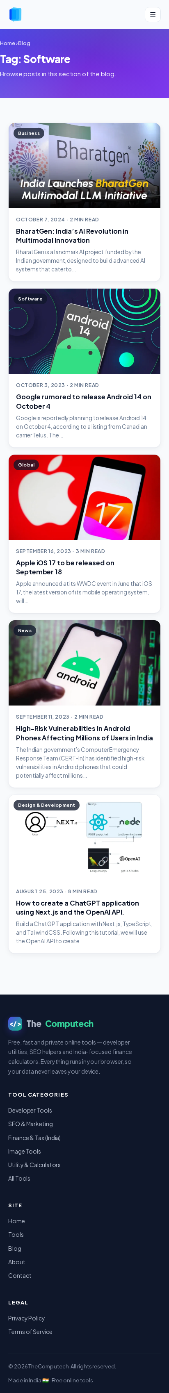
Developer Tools (30, 1110)
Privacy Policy (26, 1318)
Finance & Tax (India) (34, 1137)
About (16, 1262)
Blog (24, 43)
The (51, 1023)
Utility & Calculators (34, 1164)
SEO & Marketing (30, 1123)
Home (7, 43)
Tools (16, 1234)
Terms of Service (30, 1331)
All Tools (19, 1178)
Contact (19, 1275)
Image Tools (24, 1151)
